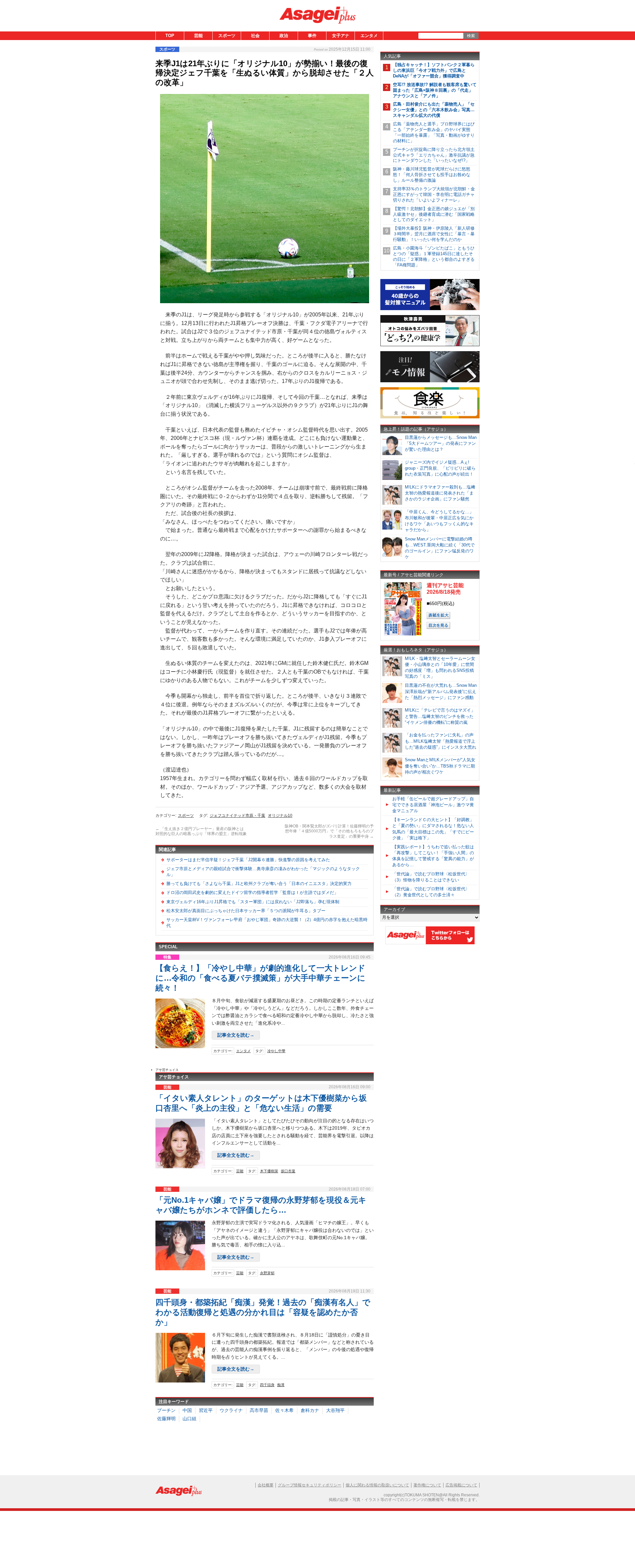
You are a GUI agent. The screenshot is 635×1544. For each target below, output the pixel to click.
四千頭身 (267, 1385)
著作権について (427, 1485)
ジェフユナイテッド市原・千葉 (237, 815)
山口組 (189, 1418)
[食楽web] (430, 417)
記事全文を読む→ (235, 1035)
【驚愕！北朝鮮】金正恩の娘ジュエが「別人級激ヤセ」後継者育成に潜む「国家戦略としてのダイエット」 (434, 214)
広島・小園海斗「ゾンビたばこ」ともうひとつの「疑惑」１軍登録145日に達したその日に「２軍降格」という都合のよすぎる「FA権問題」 (434, 256)
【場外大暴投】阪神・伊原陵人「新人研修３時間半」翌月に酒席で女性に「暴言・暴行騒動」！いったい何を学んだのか (434, 234)
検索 (471, 35)
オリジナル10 (280, 815)
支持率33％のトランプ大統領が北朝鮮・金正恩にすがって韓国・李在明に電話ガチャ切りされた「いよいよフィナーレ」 (434, 194)
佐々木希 (284, 1410)
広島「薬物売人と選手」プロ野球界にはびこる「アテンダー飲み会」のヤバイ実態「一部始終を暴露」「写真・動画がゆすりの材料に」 (434, 132)
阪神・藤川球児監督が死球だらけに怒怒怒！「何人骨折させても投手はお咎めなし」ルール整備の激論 (431, 174)
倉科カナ (310, 1410)
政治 (283, 35)
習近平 (206, 1410)
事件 (312, 35)
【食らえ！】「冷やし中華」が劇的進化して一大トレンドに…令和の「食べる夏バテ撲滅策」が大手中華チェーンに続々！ (260, 977)
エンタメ (369, 35)
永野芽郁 (267, 1273)
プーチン (166, 1410)
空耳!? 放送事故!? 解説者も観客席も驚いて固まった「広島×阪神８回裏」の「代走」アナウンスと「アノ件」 (435, 90)
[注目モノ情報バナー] (430, 381)
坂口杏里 (288, 1171)
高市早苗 (259, 1410)
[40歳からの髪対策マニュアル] (430, 309)
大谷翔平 (335, 1410)
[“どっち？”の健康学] (430, 345)
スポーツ (226, 35)
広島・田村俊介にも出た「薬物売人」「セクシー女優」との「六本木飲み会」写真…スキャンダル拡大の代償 (434, 110)
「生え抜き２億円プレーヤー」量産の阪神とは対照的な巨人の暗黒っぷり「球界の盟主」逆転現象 (201, 831)
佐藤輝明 (166, 1418)
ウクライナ (231, 1410)
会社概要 (266, 1485)
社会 (255, 35)
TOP (169, 35)
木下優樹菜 (269, 1171)
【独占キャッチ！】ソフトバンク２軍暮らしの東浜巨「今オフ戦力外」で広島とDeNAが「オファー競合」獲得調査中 (434, 70)
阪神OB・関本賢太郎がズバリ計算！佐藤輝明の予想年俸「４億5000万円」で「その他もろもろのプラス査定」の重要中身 (329, 831)
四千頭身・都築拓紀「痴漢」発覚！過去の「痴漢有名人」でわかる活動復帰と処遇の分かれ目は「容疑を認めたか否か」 (262, 1312)
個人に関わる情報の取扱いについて (377, 1485)
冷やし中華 (276, 1051)
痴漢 (280, 1385)
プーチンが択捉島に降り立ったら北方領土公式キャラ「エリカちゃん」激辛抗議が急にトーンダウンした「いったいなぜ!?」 (434, 155)
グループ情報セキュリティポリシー (309, 1485)
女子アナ (340, 35)
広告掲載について (461, 1485)
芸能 (198, 35)
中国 (187, 1410)
